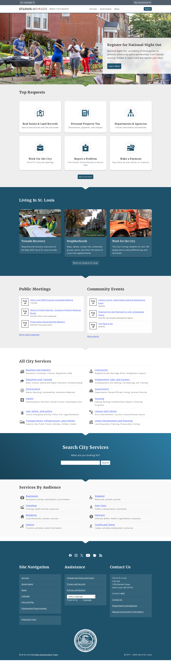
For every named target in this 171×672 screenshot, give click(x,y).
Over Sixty (100, 505)
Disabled (99, 496)
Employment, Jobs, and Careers (112, 379)
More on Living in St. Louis (85, 263)
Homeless (31, 505)
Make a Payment (130, 158)
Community (101, 369)
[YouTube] (88, 555)
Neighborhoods (77, 241)
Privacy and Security (76, 584)
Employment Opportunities (34, 608)
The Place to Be (105, 323)
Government (105, 9)
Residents (31, 515)
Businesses (32, 496)
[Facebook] (70, 555)
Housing (99, 398)
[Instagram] (76, 555)
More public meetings (29, 334)
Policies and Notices (76, 590)
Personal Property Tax (85, 123)
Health (29, 398)
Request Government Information (127, 612)
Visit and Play (28, 602)
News (116, 9)
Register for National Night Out (134, 45)
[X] (81, 555)
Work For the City (40, 158)
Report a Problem (85, 158)
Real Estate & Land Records (40, 123)
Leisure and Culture (106, 411)
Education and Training (39, 379)
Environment (33, 389)
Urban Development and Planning (114, 420)
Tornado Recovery (33, 241)
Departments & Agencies (131, 123)
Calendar (26, 596)
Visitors (30, 524)
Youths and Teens (105, 524)
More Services (85, 176)
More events (93, 336)
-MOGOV (33, 9)
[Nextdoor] (94, 555)
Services (93, 9)
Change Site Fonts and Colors (80, 578)
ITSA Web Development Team (44, 654)
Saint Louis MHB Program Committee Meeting (51, 300)
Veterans (100, 515)
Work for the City (123, 241)
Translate (86, 600)
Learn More (114, 66)
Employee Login (29, 619)
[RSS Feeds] (100, 555)
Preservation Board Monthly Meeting (47, 322)
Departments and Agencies (124, 605)
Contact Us (117, 599)
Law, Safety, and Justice (39, 411)
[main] (85, 275)
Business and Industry (38, 369)
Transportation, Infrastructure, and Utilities (50, 420)
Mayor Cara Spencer (59, 9)
